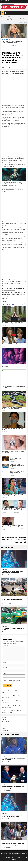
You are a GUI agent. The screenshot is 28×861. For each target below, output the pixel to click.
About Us (24, 853)
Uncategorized (5, 730)
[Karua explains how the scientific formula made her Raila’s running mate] (14, 831)
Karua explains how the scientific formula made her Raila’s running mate (13, 844)
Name (5, 662)
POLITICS (4, 726)
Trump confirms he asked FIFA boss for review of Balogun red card (13, 787)
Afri (10, 67)
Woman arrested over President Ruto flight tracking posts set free (12, 572)
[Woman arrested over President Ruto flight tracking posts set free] (14, 559)
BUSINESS (4, 717)
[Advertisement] (14, 91)
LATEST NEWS (4, 50)
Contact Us (14, 855)
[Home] (2, 13)
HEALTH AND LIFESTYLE (7, 721)
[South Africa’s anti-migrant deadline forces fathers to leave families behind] (14, 587)
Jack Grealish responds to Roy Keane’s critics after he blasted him (8, 538)
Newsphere (21, 857)
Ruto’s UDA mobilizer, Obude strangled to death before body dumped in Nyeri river (20, 539)
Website (5, 673)
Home (2, 853)
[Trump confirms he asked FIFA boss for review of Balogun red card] (14, 774)
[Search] (26, 13)
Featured (4, 719)
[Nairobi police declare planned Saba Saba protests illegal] (14, 745)
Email (5, 667)
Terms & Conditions (16, 853)
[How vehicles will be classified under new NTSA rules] (14, 615)
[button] (14, 174)
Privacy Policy (7, 853)
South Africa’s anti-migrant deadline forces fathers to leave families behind (13, 600)
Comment (6, 645)
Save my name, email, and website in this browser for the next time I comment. (13, 681)
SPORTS (3, 728)
